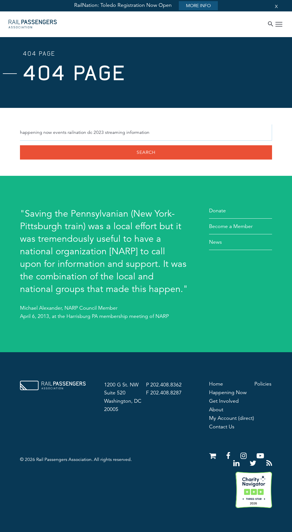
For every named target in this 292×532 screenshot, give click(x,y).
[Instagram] (244, 456)
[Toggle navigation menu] (278, 25)
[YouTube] (260, 456)
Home (216, 384)
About (216, 409)
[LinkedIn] (237, 463)
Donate (217, 210)
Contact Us (221, 427)
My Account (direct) (231, 418)
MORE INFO (198, 6)
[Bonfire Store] (213, 456)
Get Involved (224, 401)
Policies (262, 384)
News (215, 242)
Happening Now (228, 392)
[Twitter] (254, 463)
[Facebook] (229, 456)
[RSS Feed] (269, 463)
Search (146, 152)
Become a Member (231, 226)
